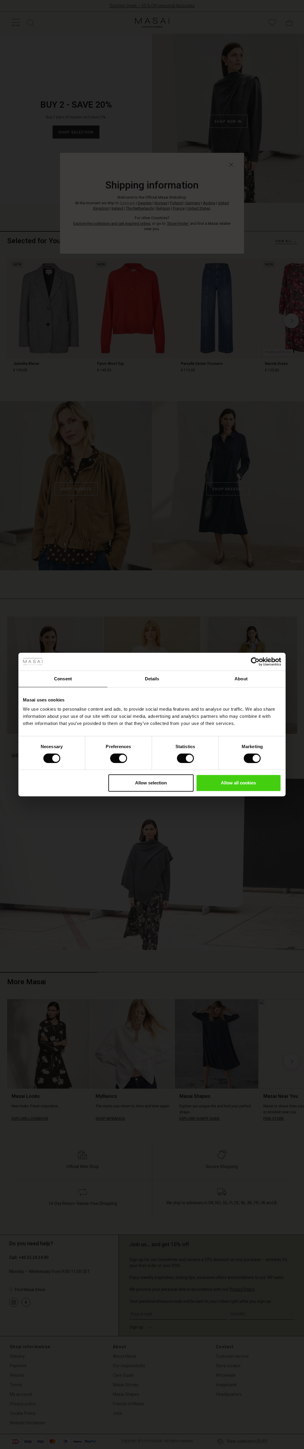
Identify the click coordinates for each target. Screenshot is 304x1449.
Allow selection (151, 782)
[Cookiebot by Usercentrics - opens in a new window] (255, 661)
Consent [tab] (63, 678)
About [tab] (241, 678)
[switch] (118, 758)
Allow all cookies (238, 782)
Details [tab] (152, 678)
